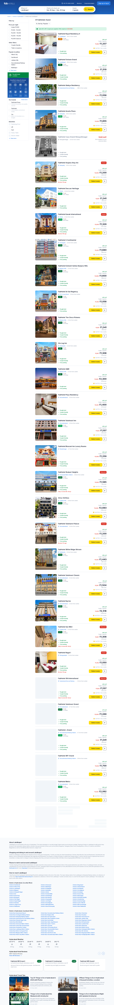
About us (79, 3)
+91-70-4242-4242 (68, 3)
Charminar (24, 997)
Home (9, 16)
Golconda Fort (13, 997)
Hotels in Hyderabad (18, 16)
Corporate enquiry (89, 3)
